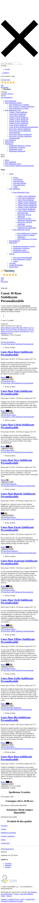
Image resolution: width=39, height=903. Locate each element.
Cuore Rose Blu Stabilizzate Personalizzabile (16, 718)
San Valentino (17, 179)
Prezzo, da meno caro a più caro (23, 329)
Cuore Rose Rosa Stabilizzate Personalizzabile (16, 758)
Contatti (3, 829)
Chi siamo (4, 826)
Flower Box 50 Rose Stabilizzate (20, 129)
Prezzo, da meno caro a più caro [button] (12, 326)
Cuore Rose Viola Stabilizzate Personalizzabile (17, 392)
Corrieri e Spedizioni (7, 836)
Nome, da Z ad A (7, 329)
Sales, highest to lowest (9, 327)
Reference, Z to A (7, 333)
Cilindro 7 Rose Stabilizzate (18, 112)
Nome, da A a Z (29, 327)
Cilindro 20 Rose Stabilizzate (18, 121)
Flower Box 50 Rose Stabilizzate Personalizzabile (26, 219)
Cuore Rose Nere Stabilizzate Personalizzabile (16, 461)
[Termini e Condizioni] (7, 849)
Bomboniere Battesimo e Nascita (20, 145)
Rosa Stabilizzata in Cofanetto (19, 105)
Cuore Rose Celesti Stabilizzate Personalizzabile (17, 426)
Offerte (3, 840)
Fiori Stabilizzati (10, 140)
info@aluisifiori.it (6, 97)
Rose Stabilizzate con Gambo (18, 108)
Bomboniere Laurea (15, 149)
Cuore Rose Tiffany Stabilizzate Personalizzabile (18, 640)
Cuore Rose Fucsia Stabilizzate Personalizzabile (17, 528)
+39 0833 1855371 (7, 94)
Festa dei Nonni (18, 181)
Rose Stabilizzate (10, 101)
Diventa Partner (6, 60)
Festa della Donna (19, 185)
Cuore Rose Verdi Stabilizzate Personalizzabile (17, 601)
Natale (15, 187)
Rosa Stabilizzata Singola (13, 103)
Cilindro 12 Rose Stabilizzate (18, 118)
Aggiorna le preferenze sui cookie (12, 901)
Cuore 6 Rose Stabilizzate (17, 114)
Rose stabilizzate (14, 189)
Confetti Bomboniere (16, 265)
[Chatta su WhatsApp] (2, 872)
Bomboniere (9, 144)
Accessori (12, 263)
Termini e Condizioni (8, 899)
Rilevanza (20, 327)
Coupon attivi (5, 843)
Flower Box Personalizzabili (22, 257)
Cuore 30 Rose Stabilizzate (18, 125)
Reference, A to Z (28, 331)
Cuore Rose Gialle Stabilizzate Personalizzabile (17, 679)
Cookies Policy (30, 899)
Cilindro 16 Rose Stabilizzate (18, 119)
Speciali (11, 254)
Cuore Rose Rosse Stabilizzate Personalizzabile (17, 353)
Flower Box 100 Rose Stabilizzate (20, 134)
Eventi (11, 174)
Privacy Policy (20, 899)
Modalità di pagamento (8, 833)
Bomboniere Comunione (17, 147)
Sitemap (9, 896)
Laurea (15, 261)
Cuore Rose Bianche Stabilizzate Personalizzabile (18, 495)
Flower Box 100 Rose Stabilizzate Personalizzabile (26, 227)
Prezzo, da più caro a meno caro (11, 331)
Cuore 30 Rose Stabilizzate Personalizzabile (23, 127)
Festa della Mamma (19, 183)
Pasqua (15, 177)
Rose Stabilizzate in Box (13, 110)
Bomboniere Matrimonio (17, 151)
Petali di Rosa (9, 142)
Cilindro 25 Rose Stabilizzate (18, 123)
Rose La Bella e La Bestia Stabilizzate (21, 106)
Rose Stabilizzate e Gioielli (22, 259)
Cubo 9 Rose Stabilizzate (17, 116)
